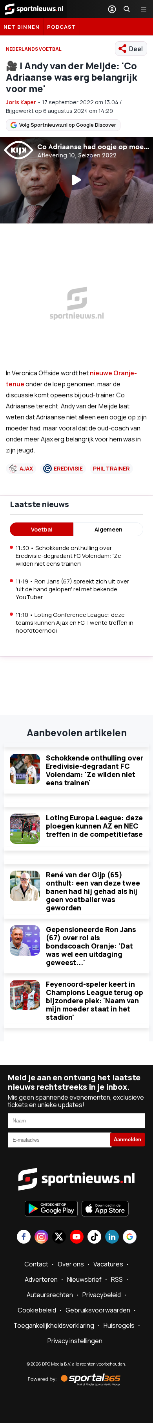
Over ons (71, 1264)
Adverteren (41, 1279)
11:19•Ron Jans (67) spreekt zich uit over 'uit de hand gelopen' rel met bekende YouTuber (72, 589)
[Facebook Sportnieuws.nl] (24, 1237)
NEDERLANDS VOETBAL (34, 49)
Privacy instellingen (74, 1340)
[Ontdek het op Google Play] (51, 1209)
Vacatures (108, 1264)
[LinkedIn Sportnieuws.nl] (112, 1237)
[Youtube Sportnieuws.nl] (77, 1237)
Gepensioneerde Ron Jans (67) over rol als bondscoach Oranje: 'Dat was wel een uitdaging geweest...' (91, 946)
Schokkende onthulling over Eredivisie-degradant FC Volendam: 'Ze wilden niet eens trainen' (94, 770)
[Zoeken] (126, 9)
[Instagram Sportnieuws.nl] (41, 1237)
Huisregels (119, 1325)
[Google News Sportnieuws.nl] (130, 1237)
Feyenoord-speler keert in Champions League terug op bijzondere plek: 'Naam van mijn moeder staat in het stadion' (94, 1000)
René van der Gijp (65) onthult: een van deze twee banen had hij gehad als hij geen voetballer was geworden (93, 891)
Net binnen (22, 26)
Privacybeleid (101, 1294)
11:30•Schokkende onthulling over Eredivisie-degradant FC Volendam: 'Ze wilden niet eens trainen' (68, 556)
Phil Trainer (111, 468)
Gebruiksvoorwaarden (98, 1310)
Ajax (26, 468)
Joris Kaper (21, 102)
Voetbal (42, 529)
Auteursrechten (50, 1294)
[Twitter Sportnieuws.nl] (59, 1237)
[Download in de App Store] (105, 1209)
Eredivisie (68, 468)
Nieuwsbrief (84, 1279)
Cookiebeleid (37, 1310)
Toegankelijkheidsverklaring (53, 1325)
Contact (36, 1264)
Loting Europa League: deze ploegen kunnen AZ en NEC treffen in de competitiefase (94, 826)
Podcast (61, 26)
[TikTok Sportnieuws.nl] (94, 1237)
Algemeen (108, 529)
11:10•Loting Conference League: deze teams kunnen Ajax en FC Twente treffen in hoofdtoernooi (74, 623)
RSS (117, 1279)
